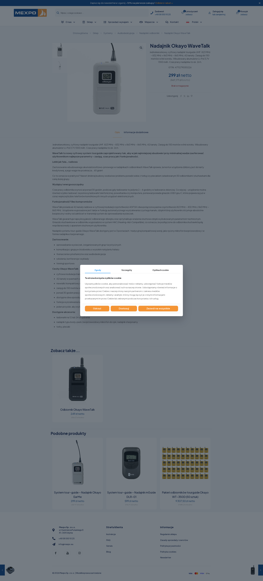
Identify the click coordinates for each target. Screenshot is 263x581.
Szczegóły (127, 270)
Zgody (98, 270)
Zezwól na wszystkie (158, 308)
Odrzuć (97, 308)
